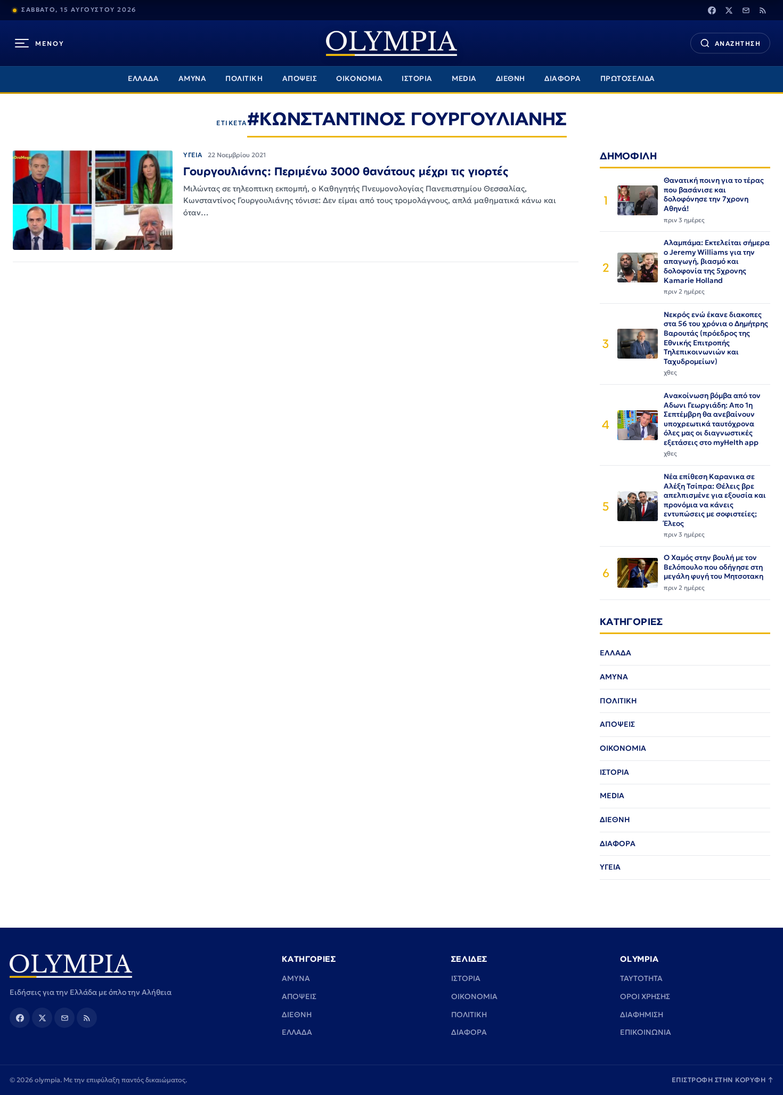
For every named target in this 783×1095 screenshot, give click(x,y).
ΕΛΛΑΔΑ (143, 78)
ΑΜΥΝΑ (192, 78)
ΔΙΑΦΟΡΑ (562, 78)
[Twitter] (728, 10)
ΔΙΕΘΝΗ (510, 78)
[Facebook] (711, 10)
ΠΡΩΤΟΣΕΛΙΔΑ (627, 78)
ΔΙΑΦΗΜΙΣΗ (641, 1014)
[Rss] (762, 10)
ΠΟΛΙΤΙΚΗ (244, 78)
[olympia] (391, 43)
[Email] (745, 10)
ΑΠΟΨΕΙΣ (299, 78)
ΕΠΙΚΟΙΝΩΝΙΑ (645, 1032)
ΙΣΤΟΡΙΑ (417, 78)
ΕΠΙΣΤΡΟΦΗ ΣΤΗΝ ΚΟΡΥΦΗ (723, 1080)
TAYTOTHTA (641, 978)
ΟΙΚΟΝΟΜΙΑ (359, 78)
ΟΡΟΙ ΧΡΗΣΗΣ (645, 996)
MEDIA (464, 78)
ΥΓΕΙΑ (192, 155)
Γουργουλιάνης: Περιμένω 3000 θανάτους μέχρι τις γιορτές (346, 171)
